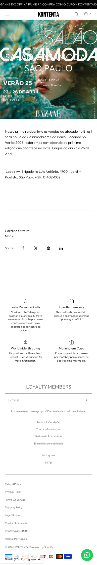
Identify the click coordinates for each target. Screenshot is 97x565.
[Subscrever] (86, 399)
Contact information (17, 523)
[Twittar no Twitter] (36, 248)
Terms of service (15, 499)
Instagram (48, 455)
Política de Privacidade (48, 436)
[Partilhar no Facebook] (23, 248)
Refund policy (13, 484)
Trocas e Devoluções (48, 429)
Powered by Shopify (41, 547)
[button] (74, 14)
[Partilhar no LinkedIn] (61, 248)
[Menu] (11, 14)
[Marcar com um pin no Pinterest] (48, 248)
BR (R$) (24, 531)
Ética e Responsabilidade (48, 443)
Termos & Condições (49, 422)
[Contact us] (87, 555)
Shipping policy (13, 507)
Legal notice (12, 515)
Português (20, 538)
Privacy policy (13, 491)
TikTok (48, 462)
